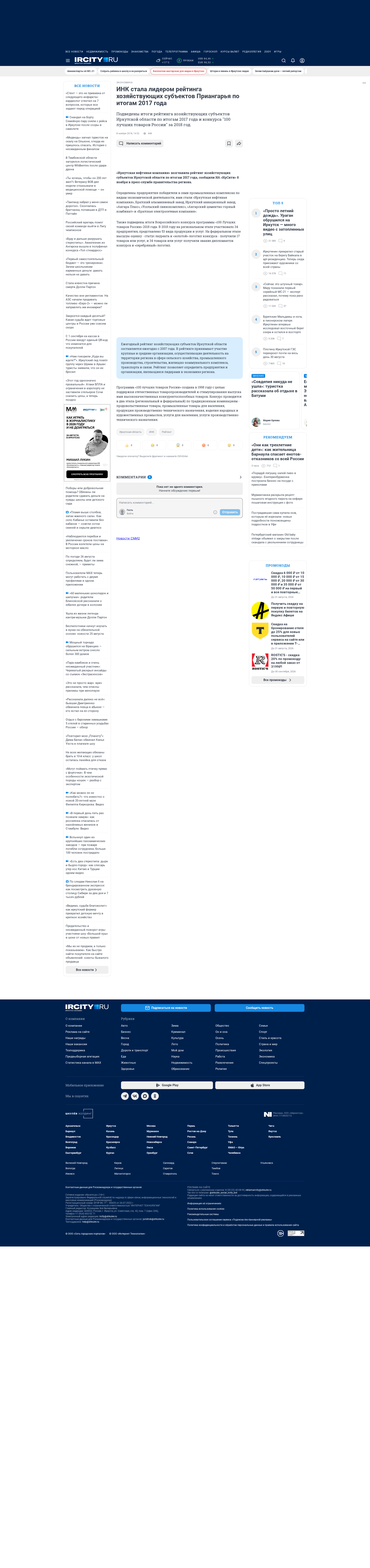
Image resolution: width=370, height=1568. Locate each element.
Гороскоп (211, 51)
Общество (222, 1025)
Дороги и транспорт (134, 1050)
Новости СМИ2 (128, 538)
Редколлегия (251, 51)
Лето (174, 1044)
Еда (123, 1056)
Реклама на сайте (78, 1032)
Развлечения (224, 1062)
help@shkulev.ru (90, 1221)
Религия (221, 1069)
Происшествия (225, 1050)
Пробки (185, 60)
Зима (174, 1025)
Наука (175, 1056)
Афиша (196, 51)
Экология (265, 1050)
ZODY (267, 51)
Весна (125, 1038)
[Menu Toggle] (67, 60)
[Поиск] (283, 60)
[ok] (155, 1096)
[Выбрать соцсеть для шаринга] (239, 143)
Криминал (178, 1032)
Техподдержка (75, 1050)
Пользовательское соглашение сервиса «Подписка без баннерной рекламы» (229, 1219)
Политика (222, 1044)
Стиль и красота (270, 1038)
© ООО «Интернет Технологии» (127, 1233)
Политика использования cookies (205, 1209)
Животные (128, 1062)
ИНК (151, 431)
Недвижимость (97, 51)
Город (125, 1044)
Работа (220, 1056)
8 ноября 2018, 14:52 (127, 133)
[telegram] (125, 1096)
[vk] (135, 1096)
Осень (219, 1038)
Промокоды (119, 51)
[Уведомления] (293, 60)
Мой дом (177, 1050)
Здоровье (127, 1069)
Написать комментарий (143, 143)
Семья (263, 1025)
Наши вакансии (76, 1044)
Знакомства (140, 51)
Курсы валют (230, 51)
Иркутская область (130, 431)
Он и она (221, 1032)
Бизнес (126, 1032)
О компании (74, 1025)
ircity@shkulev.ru (108, 1216)
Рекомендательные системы (203, 1214)
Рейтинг (167, 431)
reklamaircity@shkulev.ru (259, 1190)
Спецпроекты (268, 1062)
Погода (157, 51)
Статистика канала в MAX (83, 1062)
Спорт (263, 1032)
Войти (130, 513)
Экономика (267, 1056)
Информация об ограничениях (204, 1203)
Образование (180, 1069)
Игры (277, 51)
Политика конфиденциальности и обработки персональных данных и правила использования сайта (243, 1225)
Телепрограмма (176, 51)
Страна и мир (268, 1044)
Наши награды (76, 1038)
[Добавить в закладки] (229, 143)
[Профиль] (302, 60)
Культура (177, 1038)
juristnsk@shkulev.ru (153, 1219)
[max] (145, 1096)
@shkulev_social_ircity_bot (223, 1192)
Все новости (74, 51)
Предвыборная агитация (82, 1056)
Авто (124, 1025)
